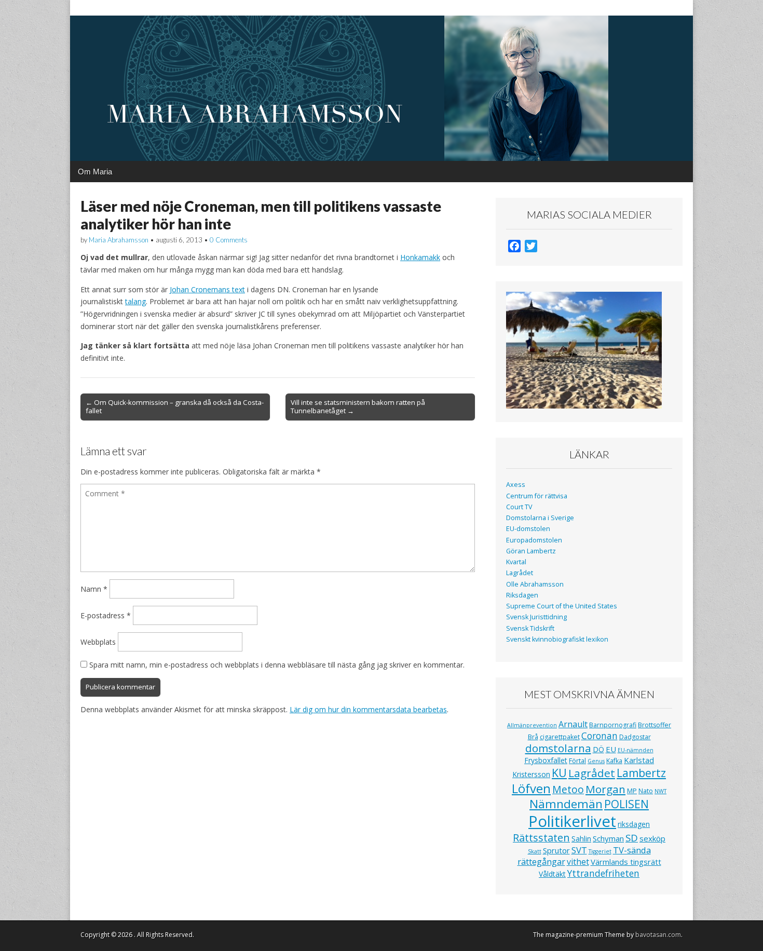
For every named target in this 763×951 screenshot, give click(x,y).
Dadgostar (635, 736)
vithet (578, 861)
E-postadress (105, 615)
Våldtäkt (552, 874)
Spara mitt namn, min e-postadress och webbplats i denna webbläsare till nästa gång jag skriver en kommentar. (277, 665)
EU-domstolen (528, 528)
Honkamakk (420, 257)
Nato (645, 790)
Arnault (573, 724)
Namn (93, 589)
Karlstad (639, 760)
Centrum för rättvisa (536, 496)
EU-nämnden (635, 750)
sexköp (652, 838)
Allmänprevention (532, 725)
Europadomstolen (534, 540)
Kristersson (531, 774)
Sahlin (581, 839)
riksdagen (634, 824)
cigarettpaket (560, 736)
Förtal (577, 760)
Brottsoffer (654, 725)
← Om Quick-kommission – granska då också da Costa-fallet (175, 406)
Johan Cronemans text (207, 289)
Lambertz (641, 773)
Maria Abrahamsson (118, 240)
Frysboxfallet (545, 760)
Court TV (519, 506)
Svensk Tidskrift (530, 628)
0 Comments (229, 240)
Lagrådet (519, 572)
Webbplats (98, 642)
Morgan (605, 789)
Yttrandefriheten (603, 873)
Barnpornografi (612, 725)
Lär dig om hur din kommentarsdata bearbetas (368, 709)
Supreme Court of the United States (561, 606)
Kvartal (516, 562)
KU (559, 772)
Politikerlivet (572, 821)
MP (632, 790)
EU (611, 749)
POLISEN (626, 804)
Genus (596, 761)
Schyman (608, 838)
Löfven (531, 788)
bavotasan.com (658, 934)
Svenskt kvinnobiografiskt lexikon (557, 639)
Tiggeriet (600, 851)
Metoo (568, 789)
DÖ (598, 749)
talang (135, 301)
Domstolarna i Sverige (540, 517)
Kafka (614, 760)
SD (631, 837)
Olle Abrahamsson (535, 584)
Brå (533, 736)
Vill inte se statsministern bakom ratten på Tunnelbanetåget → (358, 406)
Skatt (534, 851)
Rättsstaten (541, 838)
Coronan (599, 735)
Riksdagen (522, 595)
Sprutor (556, 850)
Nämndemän (566, 804)
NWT (660, 791)
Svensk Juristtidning (536, 617)
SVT (579, 850)
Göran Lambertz (531, 551)
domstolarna (558, 748)
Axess (515, 484)
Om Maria (95, 171)
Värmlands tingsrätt (626, 862)
